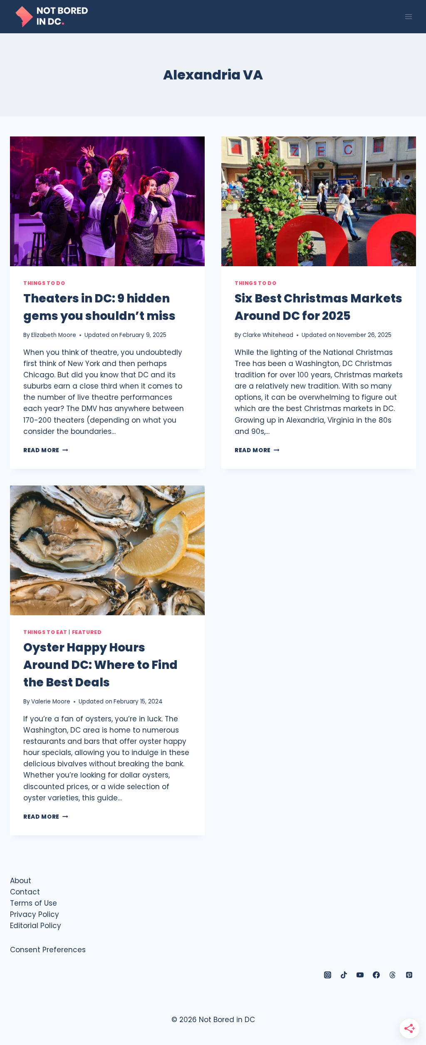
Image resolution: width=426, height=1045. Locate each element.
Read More (45, 450)
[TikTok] (344, 975)
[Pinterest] (409, 975)
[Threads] (393, 975)
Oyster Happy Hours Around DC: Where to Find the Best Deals (100, 665)
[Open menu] (408, 16)
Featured (87, 632)
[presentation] (107, 201)
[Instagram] (328, 975)
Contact (25, 892)
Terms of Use (33, 903)
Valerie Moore (50, 702)
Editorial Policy (35, 926)
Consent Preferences (48, 950)
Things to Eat (45, 632)
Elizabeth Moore (53, 335)
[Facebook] (376, 975)
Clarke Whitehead (268, 335)
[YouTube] (360, 975)
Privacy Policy (34, 914)
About (20, 881)
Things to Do (44, 283)
